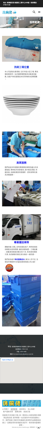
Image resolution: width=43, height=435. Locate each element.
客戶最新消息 (8, 411)
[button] (39, 12)
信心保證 (31, 409)
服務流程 (18, 411)
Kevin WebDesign (24, 427)
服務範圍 (14, 409)
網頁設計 (32, 427)
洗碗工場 (19, 67)
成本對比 (22, 409)
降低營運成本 (20, 259)
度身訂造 (26, 411)
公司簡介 (5, 409)
